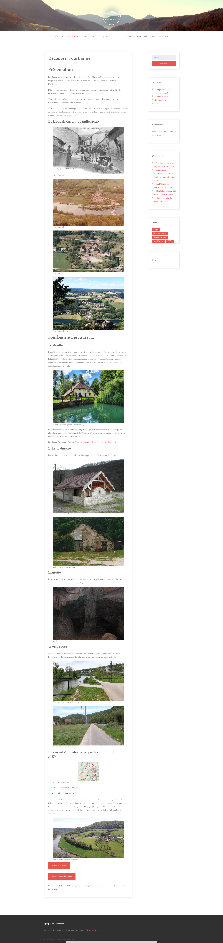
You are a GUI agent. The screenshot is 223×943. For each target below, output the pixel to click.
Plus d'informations (83, 442)
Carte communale (159, 233)
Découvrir (73, 36)
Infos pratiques (160, 36)
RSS (156, 260)
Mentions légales (92, 930)
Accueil (59, 36)
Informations (160, 100)
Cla (156, 103)
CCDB (170, 241)
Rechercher (163, 63)
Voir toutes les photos (59, 865)
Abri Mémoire (158, 241)
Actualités (89, 36)
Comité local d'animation (134, 36)
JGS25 (61, 886)
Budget (155, 229)
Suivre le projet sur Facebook (104, 442)
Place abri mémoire (159, 237)
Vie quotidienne (161, 96)
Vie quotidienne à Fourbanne (62, 876)
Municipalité (109, 36)
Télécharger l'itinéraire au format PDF (64, 787)
